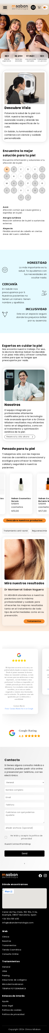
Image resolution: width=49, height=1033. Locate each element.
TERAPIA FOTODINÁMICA (14, 988)
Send (24, 853)
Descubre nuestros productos (24, 520)
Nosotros (6, 941)
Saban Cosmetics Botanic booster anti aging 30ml (35, 501)
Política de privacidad (13, 1014)
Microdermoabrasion (12, 984)
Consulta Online (10, 954)
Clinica (5, 936)
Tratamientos (34, 621)
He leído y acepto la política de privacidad (26, 837)
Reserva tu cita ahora (18, 436)
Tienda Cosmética (11, 949)
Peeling (6, 975)
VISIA (4, 971)
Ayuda (5, 1001)
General (6, 967)
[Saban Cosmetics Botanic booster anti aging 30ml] (35, 484)
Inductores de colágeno (14, 980)
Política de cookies (11, 1010)
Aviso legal (7, 1005)
